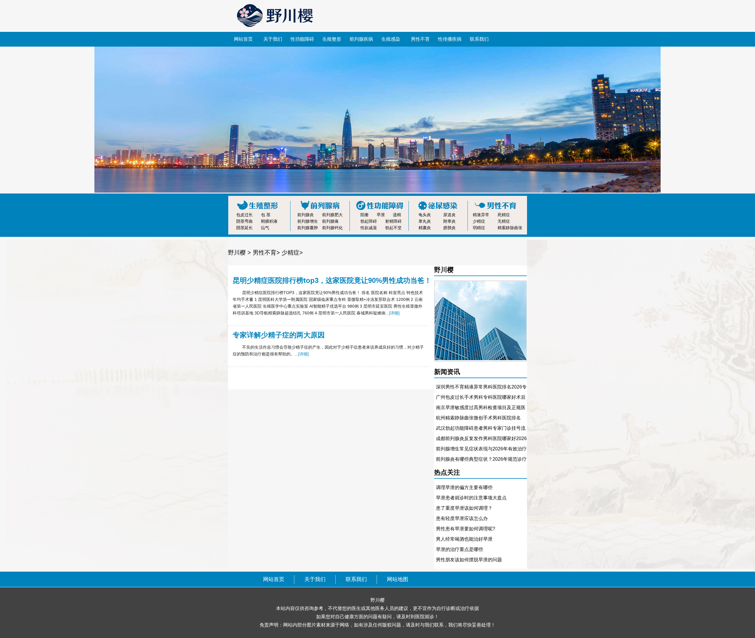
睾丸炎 (424, 221)
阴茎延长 (244, 227)
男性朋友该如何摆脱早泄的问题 (469, 559)
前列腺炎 (305, 214)
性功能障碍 (302, 39)
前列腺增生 (307, 221)
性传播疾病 (450, 39)
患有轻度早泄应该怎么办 (462, 518)
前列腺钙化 (332, 227)
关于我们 (272, 39)
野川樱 (237, 252)
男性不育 (420, 39)
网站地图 (397, 579)
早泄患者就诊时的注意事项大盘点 (471, 497)
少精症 (479, 221)
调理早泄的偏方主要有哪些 (464, 487)
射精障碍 (393, 221)
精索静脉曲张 (510, 227)
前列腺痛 (330, 221)
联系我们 (479, 39)
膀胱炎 (449, 227)
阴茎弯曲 (244, 221)
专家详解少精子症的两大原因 (279, 335)
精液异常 (481, 214)
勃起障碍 (368, 221)
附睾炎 (449, 221)
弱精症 (479, 227)
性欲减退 (368, 227)
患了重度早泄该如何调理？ (464, 508)
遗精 (397, 214)
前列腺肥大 (332, 214)
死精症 (504, 214)
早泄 (381, 214)
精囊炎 (424, 227)
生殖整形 (331, 39)
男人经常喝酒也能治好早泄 (464, 539)
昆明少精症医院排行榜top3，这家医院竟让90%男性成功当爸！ (332, 280)
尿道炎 (449, 214)
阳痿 (364, 214)
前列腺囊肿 (307, 227)
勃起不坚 (393, 227)
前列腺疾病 (361, 39)
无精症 (504, 221)
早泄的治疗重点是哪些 (459, 549)
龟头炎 (424, 214)
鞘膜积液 (269, 221)
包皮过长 (244, 214)
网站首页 (243, 39)
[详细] (394, 313)
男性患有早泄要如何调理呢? (465, 528)
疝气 (265, 227)
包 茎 (265, 214)
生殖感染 (390, 39)
